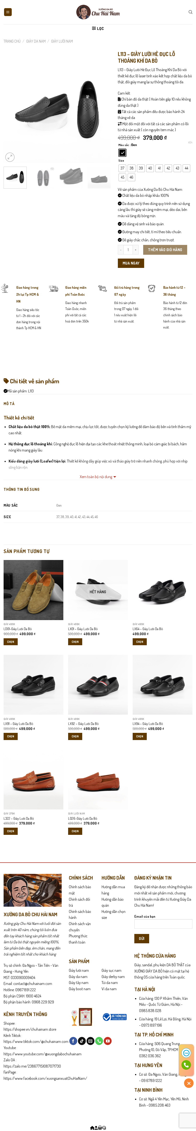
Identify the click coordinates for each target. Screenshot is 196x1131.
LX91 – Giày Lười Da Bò (18, 723)
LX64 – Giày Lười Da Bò (148, 629)
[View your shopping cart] (100, 1127)
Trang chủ (12, 41)
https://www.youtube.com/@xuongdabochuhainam (43, 1054)
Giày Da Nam (36, 41)
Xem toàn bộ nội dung (96, 476)
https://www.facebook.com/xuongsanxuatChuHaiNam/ (45, 1078)
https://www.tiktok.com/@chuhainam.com (36, 1041)
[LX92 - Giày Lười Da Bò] (98, 685)
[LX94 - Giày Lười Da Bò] (162, 685)
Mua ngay (131, 263)
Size (121, 160)
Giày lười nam (79, 970)
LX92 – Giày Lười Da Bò (83, 723)
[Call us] (99, 1041)
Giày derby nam (113, 976)
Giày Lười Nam (62, 41)
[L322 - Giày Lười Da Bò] (33, 779)
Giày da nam (78, 976)
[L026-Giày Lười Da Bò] (98, 779)
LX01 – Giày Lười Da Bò (83, 629)
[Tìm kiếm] (190, 12)
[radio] (122, 152)
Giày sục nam (111, 970)
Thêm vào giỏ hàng (165, 249)
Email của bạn (144, 916)
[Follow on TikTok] (82, 1041)
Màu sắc (123, 145)
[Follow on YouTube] (108, 1041)
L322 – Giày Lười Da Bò (19, 818)
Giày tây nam (78, 982)
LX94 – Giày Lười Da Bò (148, 723)
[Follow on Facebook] (73, 1041)
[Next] (102, 109)
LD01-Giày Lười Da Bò (18, 629)
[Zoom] (10, 157)
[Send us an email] (90, 1041)
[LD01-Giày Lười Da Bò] (33, 590)
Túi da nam (110, 982)
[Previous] (11, 109)
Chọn (10, 642)
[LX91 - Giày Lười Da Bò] (33, 685)
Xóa (190, 142)
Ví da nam (109, 988)
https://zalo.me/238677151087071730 (32, 1066)
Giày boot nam (80, 988)
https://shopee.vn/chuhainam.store (30, 1029)
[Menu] (8, 12)
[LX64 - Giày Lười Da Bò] (162, 590)
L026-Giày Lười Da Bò (82, 818)
